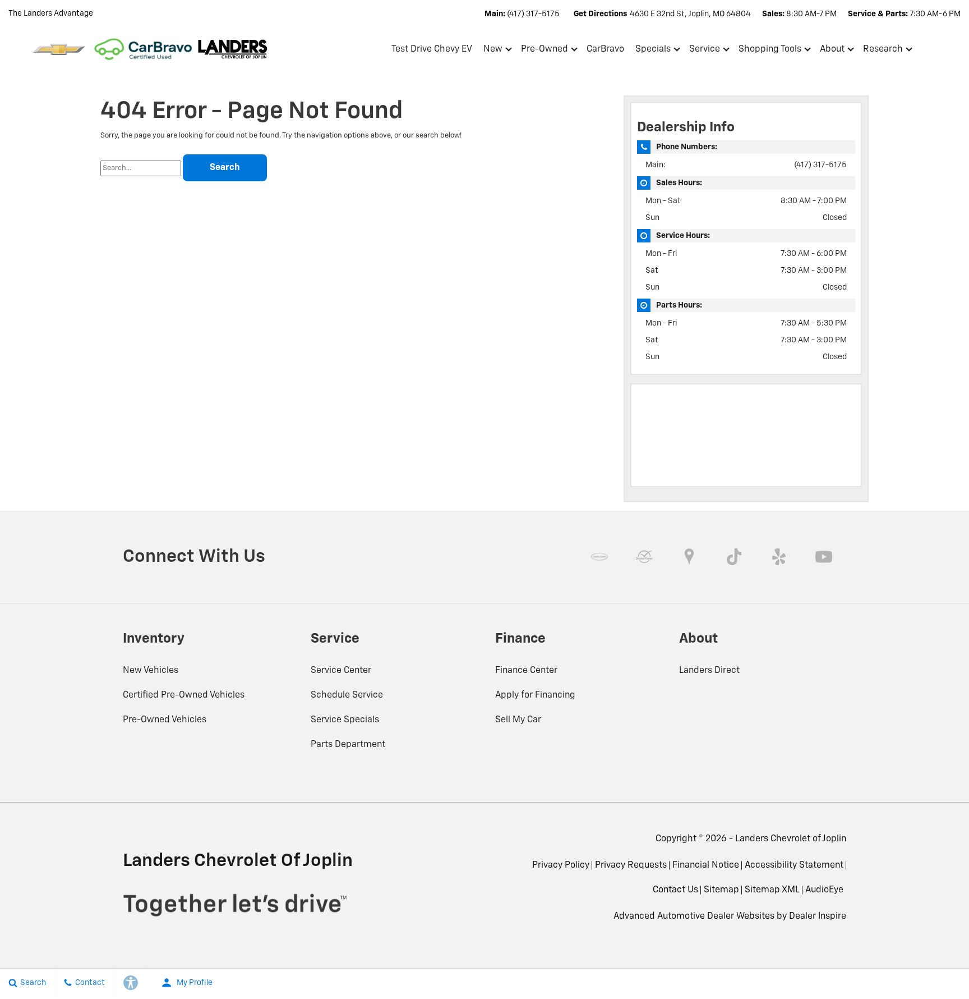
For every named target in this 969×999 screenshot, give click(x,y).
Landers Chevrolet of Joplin (790, 839)
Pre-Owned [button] (544, 51)
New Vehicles (150, 670)
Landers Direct (709, 670)
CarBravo (605, 49)
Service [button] (704, 51)
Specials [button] (653, 51)
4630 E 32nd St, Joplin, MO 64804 (690, 14)
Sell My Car (518, 720)
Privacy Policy (560, 865)
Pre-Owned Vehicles (164, 720)
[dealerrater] (644, 556)
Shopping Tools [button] (769, 51)
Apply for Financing (535, 695)
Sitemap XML (772, 890)
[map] (689, 556)
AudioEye (824, 890)
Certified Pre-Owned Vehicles (183, 695)
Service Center (341, 670)
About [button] (832, 51)
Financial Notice (705, 865)
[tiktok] (734, 556)
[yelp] (779, 556)
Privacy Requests (631, 865)
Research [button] (882, 51)
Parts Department (348, 744)
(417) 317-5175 (820, 165)
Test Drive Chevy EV (431, 49)
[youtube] (823, 556)
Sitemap (721, 890)
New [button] (494, 51)
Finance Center (526, 670)
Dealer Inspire (817, 916)
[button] (948, 49)
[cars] (599, 556)
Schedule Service (347, 695)
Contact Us (675, 890)
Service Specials (345, 720)
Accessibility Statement (794, 865)
